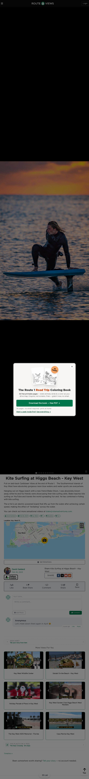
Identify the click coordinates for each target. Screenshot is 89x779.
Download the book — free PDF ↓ (44, 403)
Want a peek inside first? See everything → (33, 412)
